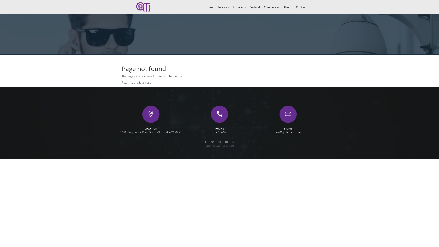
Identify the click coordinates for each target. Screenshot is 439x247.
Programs (239, 7)
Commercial (271, 7)
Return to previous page (136, 82)
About (287, 7)
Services (223, 7)
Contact (301, 7)
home (209, 7)
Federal (255, 7)
